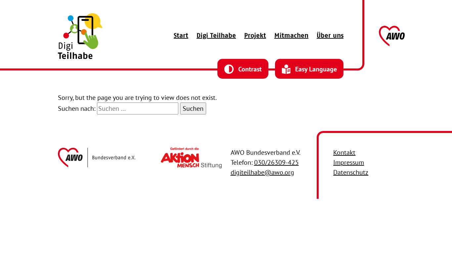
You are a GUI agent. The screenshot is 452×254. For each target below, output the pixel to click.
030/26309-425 (276, 162)
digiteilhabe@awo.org (262, 172)
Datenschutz (350, 172)
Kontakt (344, 152)
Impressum (348, 162)
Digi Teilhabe (216, 36)
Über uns (330, 36)
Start (181, 36)
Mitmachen (291, 36)
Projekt (255, 36)
